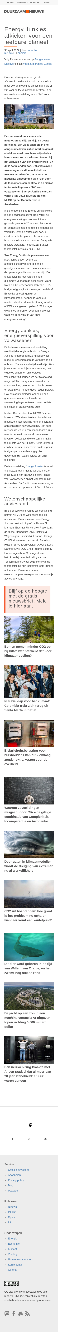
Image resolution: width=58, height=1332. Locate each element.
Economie (14, 1243)
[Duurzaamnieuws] (24, 11)
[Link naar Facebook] (12, 1138)
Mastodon (13, 1190)
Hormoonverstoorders (20, 1259)
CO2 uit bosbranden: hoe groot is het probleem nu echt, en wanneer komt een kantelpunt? (28, 915)
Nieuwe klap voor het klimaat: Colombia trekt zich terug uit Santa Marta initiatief (27, 705)
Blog (10, 1185)
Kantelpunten (15, 1264)
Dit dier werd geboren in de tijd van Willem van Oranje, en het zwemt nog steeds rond (28, 968)
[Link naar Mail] (45, 1138)
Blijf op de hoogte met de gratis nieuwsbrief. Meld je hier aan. (28, 598)
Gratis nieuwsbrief (18, 1169)
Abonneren (14, 1175)
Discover (9, 63)
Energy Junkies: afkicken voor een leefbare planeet (28, 35)
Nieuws (12, 1206)
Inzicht (11, 1212)
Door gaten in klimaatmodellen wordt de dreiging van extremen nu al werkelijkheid (28, 866)
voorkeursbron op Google (37, 63)
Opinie (12, 1217)
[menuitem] (10, 2)
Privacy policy (16, 1180)
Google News (42, 59)
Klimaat (12, 1249)
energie (22, 53)
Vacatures (34, 2)
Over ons (21, 2)
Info (10, 1222)
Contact (46, 2)
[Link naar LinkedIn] (29, 1138)
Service (10, 2)
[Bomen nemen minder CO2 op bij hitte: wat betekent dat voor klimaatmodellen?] (29, 629)
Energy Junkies (35, 466)
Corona (12, 1269)
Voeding (13, 1254)
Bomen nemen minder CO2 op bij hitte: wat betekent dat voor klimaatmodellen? (28, 651)
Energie (12, 1238)
